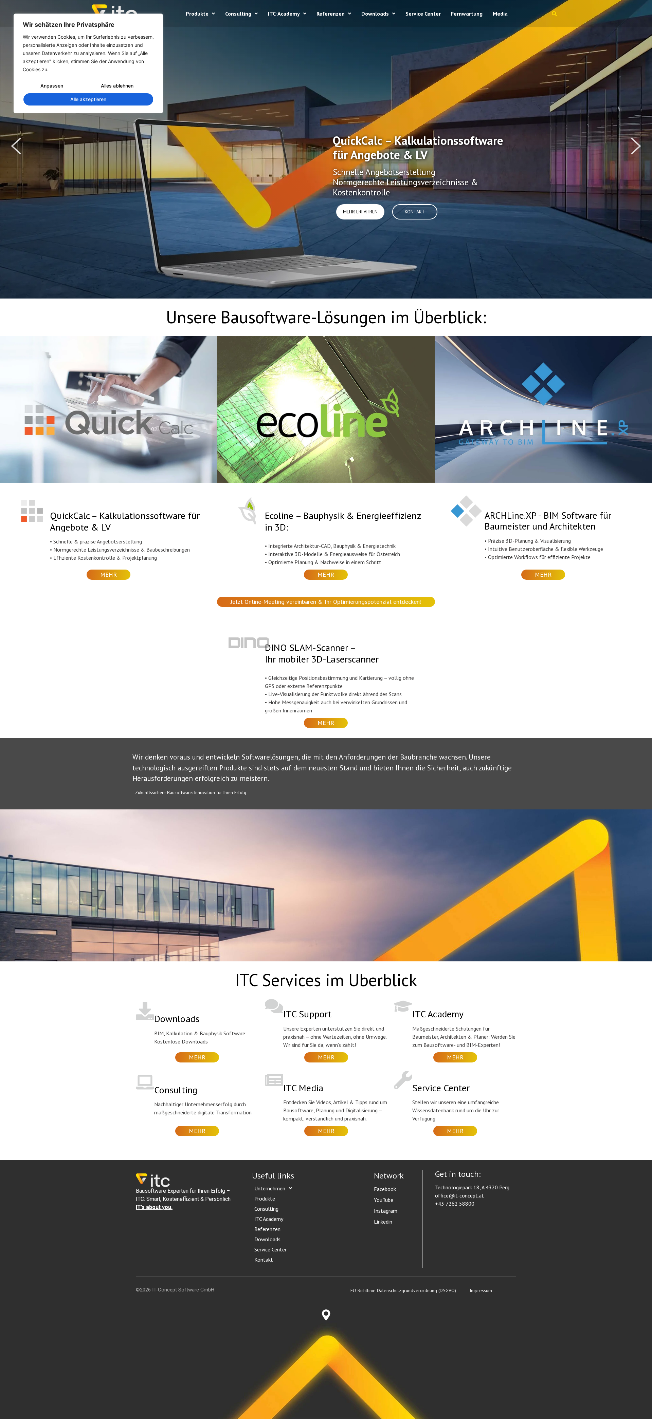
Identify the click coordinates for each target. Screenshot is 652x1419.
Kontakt (263, 1259)
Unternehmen (269, 1188)
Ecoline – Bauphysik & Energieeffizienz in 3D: (343, 521)
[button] (200, 13)
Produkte (197, 13)
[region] (88, 63)
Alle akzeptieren (88, 99)
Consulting (238, 13)
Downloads (375, 13)
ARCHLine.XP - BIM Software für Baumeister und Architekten (548, 521)
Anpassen (51, 86)
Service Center (423, 13)
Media (500, 13)
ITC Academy (268, 1218)
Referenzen (330, 13)
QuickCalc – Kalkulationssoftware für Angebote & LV (125, 521)
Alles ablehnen (117, 86)
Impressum (481, 1290)
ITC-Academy (284, 13)
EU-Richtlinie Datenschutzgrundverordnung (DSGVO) (403, 1290)
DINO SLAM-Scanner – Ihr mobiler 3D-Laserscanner (322, 653)
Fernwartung (467, 13)
